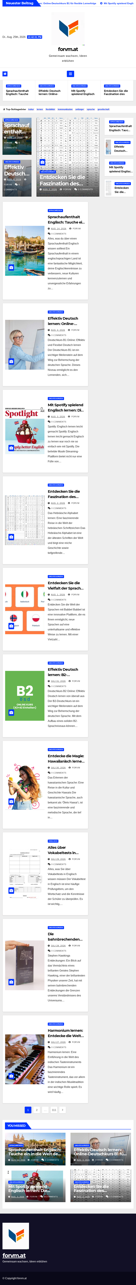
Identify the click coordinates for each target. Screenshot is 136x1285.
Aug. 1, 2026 (58, 595)
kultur (31, 109)
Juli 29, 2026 (58, 859)
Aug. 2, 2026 (50, 189)
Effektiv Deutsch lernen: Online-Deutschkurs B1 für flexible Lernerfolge (52, 95)
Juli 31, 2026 (58, 681)
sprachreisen (13, 86)
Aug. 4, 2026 (14, 179)
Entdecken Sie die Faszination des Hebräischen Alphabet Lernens (116, 95)
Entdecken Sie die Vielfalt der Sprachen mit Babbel (66, 588)
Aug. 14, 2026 (15, 138)
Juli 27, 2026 (58, 1042)
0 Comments (85, 189)
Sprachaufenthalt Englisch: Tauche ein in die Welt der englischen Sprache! (34, 1153)
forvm (67, 189)
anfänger (79, 109)
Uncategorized (47, 86)
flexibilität (50, 109)
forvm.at (68, 49)
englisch (53, 841)
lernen (40, 109)
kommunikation (65, 109)
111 (54, 1110)
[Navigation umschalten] (70, 74)
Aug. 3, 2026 (58, 416)
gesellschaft (103, 109)
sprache (91, 109)
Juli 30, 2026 (58, 768)
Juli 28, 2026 (58, 946)
